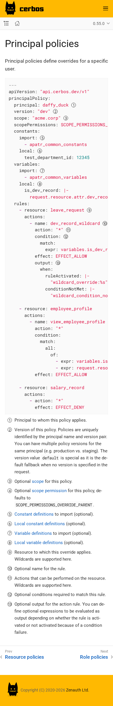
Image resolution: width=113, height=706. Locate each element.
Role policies (94, 657)
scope (38, 481)
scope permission (49, 490)
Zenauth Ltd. (77, 690)
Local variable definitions (38, 542)
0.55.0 (99, 23)
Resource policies (24, 657)
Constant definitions (34, 514)
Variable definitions (33, 533)
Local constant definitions (39, 523)
